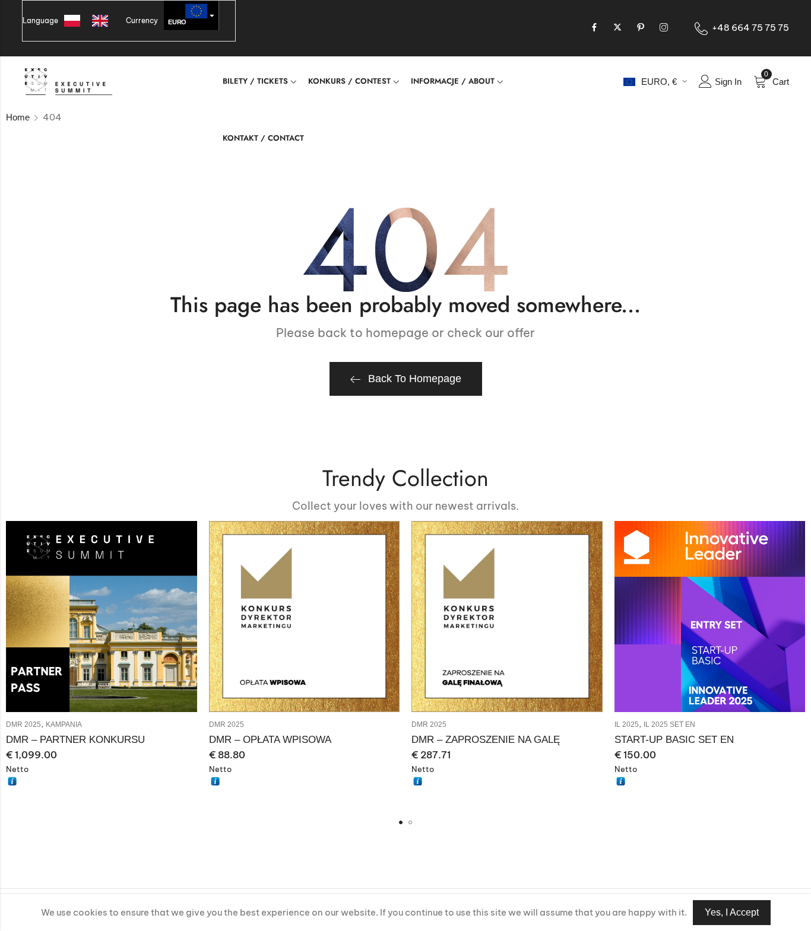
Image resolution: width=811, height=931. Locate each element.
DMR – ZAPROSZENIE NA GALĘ (485, 739)
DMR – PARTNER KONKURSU (75, 739)
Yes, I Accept (732, 912)
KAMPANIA (64, 724)
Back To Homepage (414, 379)
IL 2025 (626, 724)
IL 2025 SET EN (669, 724)
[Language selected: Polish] (92, 21)
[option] (103, 21)
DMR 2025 (23, 724)
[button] (401, 822)
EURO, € (659, 82)
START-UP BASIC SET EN (674, 739)
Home (18, 117)
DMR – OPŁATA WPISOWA (270, 739)
